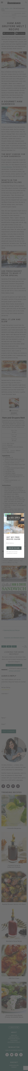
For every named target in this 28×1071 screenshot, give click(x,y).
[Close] (22, 515)
